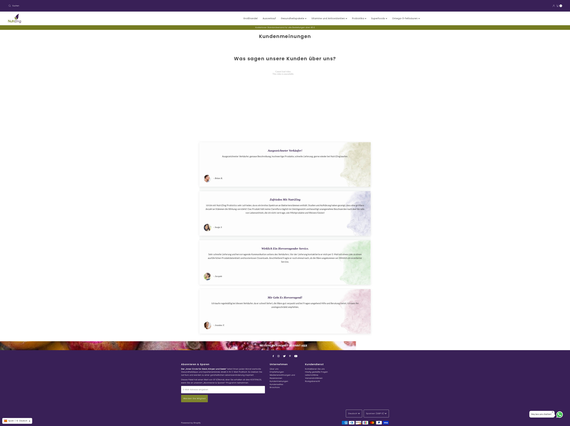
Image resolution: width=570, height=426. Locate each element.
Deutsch (353, 413)
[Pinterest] (290, 356)
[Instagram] (278, 356)
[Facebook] (273, 356)
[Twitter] (284, 356)
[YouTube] (295, 356)
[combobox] (145, 6)
